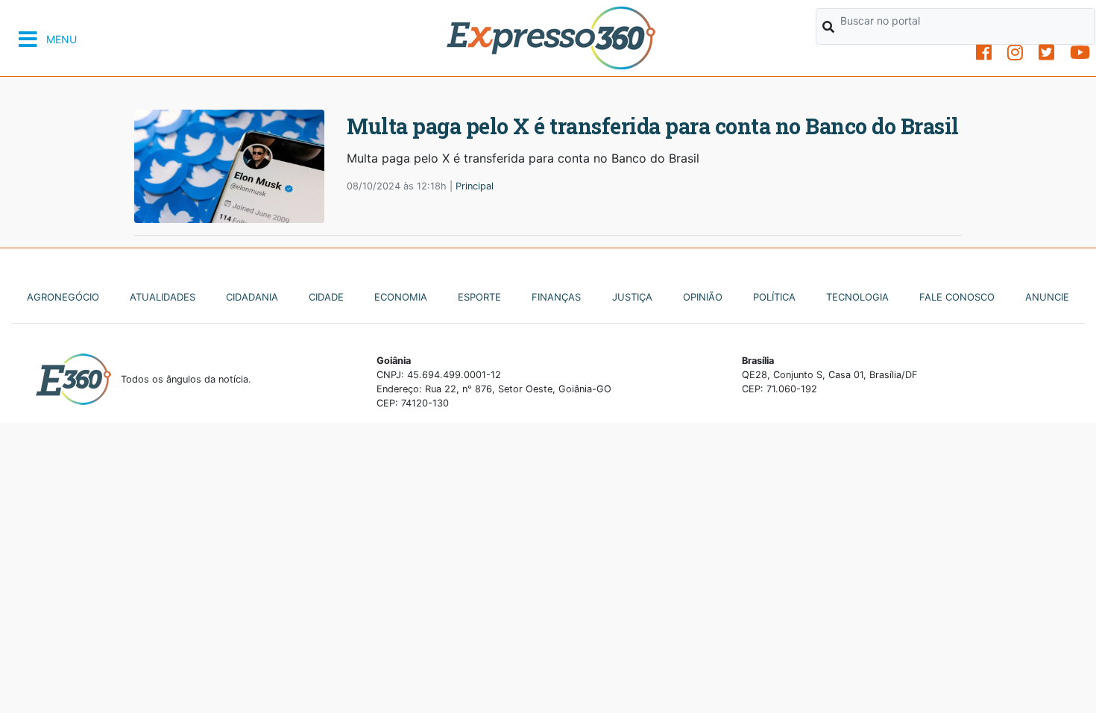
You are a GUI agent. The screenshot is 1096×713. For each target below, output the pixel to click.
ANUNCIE (1047, 297)
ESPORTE (479, 297)
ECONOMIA (400, 297)
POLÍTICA (774, 297)
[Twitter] (1046, 52)
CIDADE (326, 297)
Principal (475, 186)
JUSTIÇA (632, 297)
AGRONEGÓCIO (63, 297)
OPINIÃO (702, 297)
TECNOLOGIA (857, 297)
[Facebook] (984, 52)
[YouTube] (1080, 52)
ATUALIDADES (162, 297)
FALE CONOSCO (957, 297)
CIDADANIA (252, 297)
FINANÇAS (556, 297)
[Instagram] (1015, 52)
